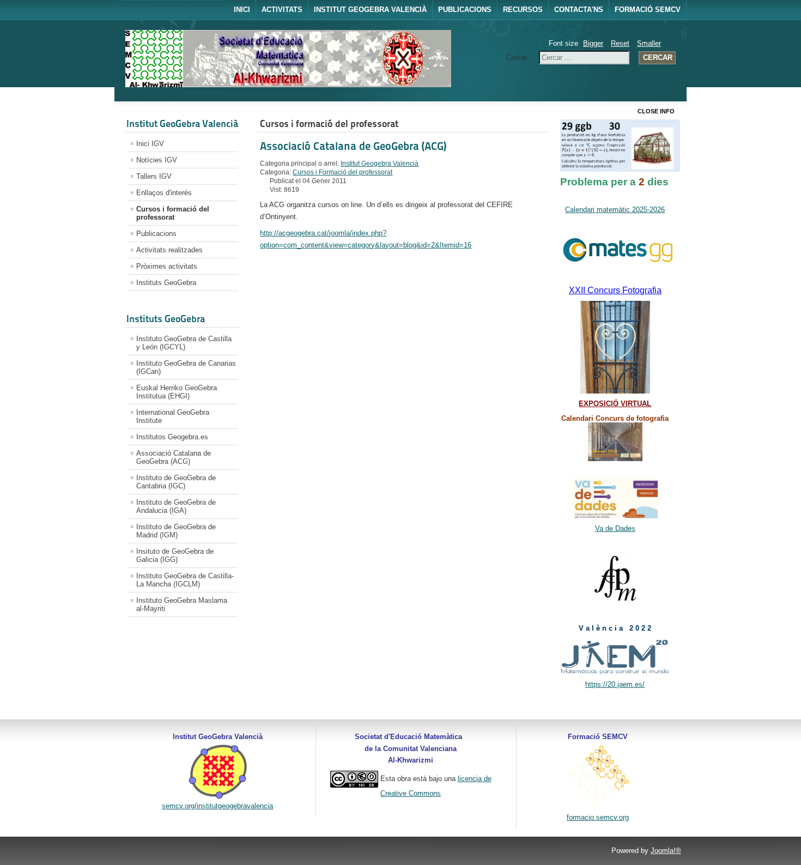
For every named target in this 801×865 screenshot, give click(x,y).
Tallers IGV (154, 176)
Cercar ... (521, 57)
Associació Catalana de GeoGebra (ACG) (173, 457)
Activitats (282, 9)
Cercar (657, 57)
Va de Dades (615, 528)
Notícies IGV (156, 160)
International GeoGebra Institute (172, 416)
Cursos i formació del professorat (172, 213)
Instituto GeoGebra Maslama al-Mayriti (181, 604)
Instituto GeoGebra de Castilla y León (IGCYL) (184, 343)
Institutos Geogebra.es (172, 437)
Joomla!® (666, 850)
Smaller (649, 43)
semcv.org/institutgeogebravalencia (217, 806)
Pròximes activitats (166, 266)
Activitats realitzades (169, 250)
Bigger (593, 43)
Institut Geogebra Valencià (370, 9)
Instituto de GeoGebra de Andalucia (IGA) (176, 506)
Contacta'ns (578, 9)
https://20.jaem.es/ (615, 684)
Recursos (523, 9)
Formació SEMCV (648, 9)
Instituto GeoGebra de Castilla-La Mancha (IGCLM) (185, 580)
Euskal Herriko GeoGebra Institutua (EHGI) (176, 392)
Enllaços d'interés (164, 193)
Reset (620, 43)
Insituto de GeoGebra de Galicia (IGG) (175, 555)
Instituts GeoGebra (166, 283)
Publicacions (464, 9)
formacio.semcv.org (598, 817)
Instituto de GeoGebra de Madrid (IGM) (176, 531)
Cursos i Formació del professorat (342, 172)
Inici (242, 9)
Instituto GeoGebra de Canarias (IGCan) (186, 367)
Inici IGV (150, 144)
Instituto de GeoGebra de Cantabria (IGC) (176, 482)
